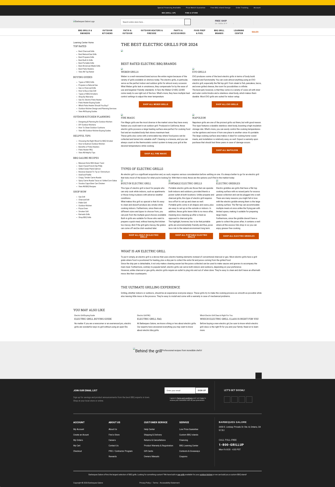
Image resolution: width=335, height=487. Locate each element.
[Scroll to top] (258, 376)
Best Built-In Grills (86, 60)
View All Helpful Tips (87, 153)
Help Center (149, 429)
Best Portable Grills (86, 63)
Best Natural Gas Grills (88, 54)
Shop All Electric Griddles (239, 236)
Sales (255, 32)
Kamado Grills (84, 214)
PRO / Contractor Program (121, 451)
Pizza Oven (83, 208)
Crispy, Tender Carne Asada (90, 178)
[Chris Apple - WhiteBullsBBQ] (247, 364)
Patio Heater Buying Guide (89, 103)
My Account (78, 429)
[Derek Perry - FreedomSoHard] (183, 364)
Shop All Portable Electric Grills (191, 236)
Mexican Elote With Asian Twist (91, 163)
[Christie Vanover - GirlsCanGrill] (88, 364)
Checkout (77, 451)
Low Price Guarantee (188, 429)
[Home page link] (89, 21)
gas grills (181, 475)
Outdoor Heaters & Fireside (152, 31)
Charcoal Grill (84, 200)
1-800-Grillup (231, 445)
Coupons (183, 456)
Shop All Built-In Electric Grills (144, 236)
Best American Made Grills (89, 66)
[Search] (187, 22)
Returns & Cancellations (155, 440)
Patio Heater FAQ (86, 150)
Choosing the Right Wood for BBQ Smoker (96, 141)
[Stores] (230, 22)
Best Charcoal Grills (86, 51)
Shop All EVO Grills (227, 104)
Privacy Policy (145, 483)
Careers (112, 440)
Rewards (113, 456)
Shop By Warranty (86, 97)
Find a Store (114, 435)
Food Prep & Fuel (199, 31)
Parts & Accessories (178, 31)
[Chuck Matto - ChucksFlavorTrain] (152, 364)
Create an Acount (81, 435)
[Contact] (239, 22)
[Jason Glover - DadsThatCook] (215, 364)
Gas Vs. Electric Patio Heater (90, 100)
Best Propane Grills (86, 57)
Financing (183, 440)
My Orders (78, 440)
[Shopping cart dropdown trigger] (258, 22)
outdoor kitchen (206, 475)
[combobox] (156, 22)
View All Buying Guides (88, 111)
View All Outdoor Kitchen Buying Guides (95, 131)
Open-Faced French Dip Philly (90, 166)
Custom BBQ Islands (188, 435)
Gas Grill (82, 197)
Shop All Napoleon (227, 150)
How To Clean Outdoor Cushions (92, 128)
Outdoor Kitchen (85, 206)
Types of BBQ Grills (86, 82)
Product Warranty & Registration (158, 445)
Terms (155, 483)
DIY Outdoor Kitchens (87, 125)
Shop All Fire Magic (155, 154)
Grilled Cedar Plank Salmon (90, 169)
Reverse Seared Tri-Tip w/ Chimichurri (94, 172)
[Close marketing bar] (258, 2)
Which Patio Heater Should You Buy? (93, 105)
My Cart (76, 445)
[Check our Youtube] (242, 399)
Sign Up (202, 390)
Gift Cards (148, 451)
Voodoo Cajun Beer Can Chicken (92, 183)
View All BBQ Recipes (87, 186)
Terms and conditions (185, 398)
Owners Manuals (151, 456)
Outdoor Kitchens (107, 31)
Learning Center (239, 31)
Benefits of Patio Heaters (89, 147)
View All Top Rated (86, 72)
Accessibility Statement (170, 483)
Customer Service (156, 422)
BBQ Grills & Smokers (85, 31)
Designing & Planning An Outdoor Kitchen (95, 122)
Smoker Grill (83, 211)
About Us (114, 422)
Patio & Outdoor (127, 31)
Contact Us (114, 445)
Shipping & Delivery (153, 435)
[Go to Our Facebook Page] (227, 399)
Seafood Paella (85, 175)
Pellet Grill (83, 203)
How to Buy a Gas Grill (87, 91)
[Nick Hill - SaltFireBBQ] (120, 364)
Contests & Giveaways (189, 451)
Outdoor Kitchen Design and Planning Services (97, 108)
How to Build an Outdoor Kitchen (92, 144)
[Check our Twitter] (234, 399)
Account (79, 422)
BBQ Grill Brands (219, 31)
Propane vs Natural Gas (88, 85)
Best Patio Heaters (86, 69)
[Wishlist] (249, 22)
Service (184, 422)
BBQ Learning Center (188, 445)
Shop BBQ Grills (85, 217)
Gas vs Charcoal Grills (87, 88)
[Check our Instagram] (249, 399)
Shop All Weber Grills (155, 104)
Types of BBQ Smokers (88, 94)
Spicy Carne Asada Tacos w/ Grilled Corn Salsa (98, 181)
